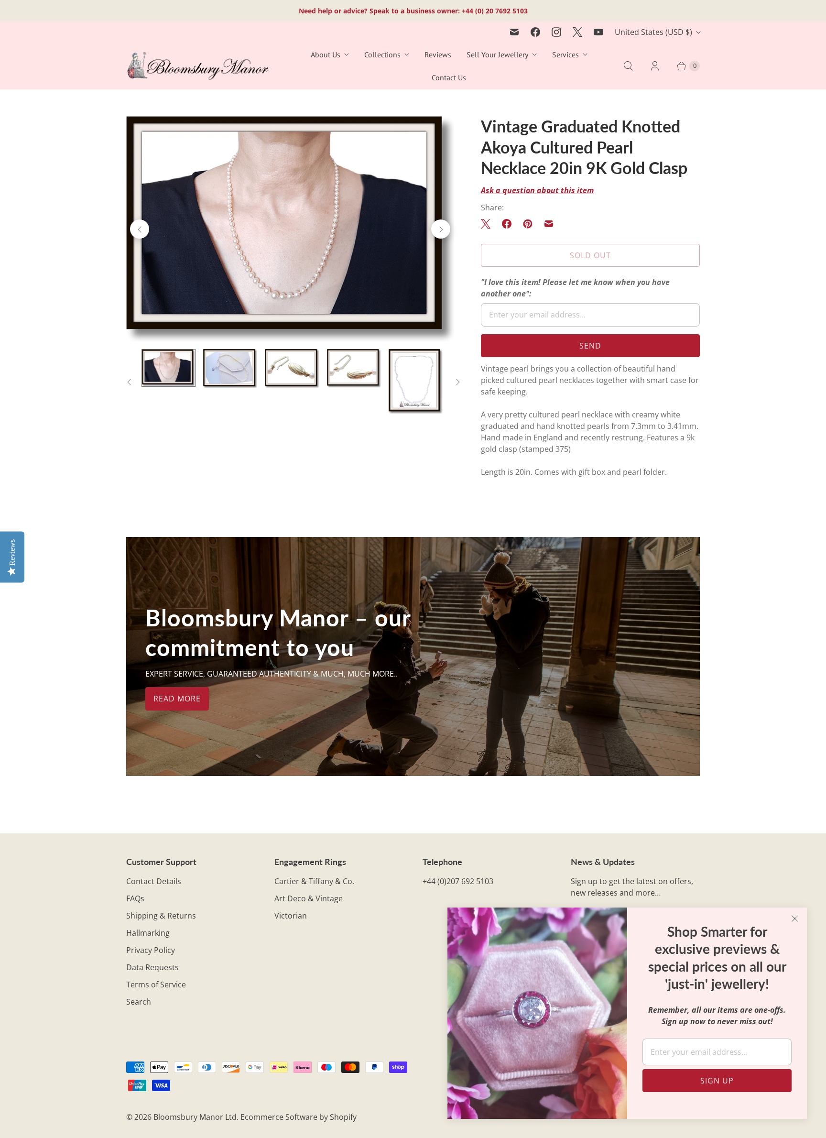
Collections (382, 54)
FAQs (135, 898)
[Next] (440, 229)
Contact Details (153, 881)
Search (138, 1001)
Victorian (290, 915)
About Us (325, 54)
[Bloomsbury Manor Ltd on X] (577, 32)
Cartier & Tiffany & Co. (314, 881)
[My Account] (654, 66)
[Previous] (139, 229)
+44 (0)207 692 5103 (458, 881)
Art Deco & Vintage (308, 898)
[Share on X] (488, 223)
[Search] (628, 66)
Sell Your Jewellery (497, 54)
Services (565, 54)
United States (653, 32)
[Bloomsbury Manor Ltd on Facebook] (535, 32)
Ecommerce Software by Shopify (298, 1117)
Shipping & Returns (161, 915)
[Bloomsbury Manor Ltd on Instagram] (556, 32)
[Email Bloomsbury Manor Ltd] (514, 32)
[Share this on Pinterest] (527, 223)
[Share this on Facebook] (506, 223)
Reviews (437, 54)
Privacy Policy (150, 950)
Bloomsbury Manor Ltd (195, 1117)
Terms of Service (156, 984)
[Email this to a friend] (548, 223)
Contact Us (449, 77)
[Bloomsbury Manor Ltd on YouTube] (598, 32)
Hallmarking (148, 933)
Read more (177, 698)
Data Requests (152, 967)
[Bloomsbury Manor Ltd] (198, 66)
